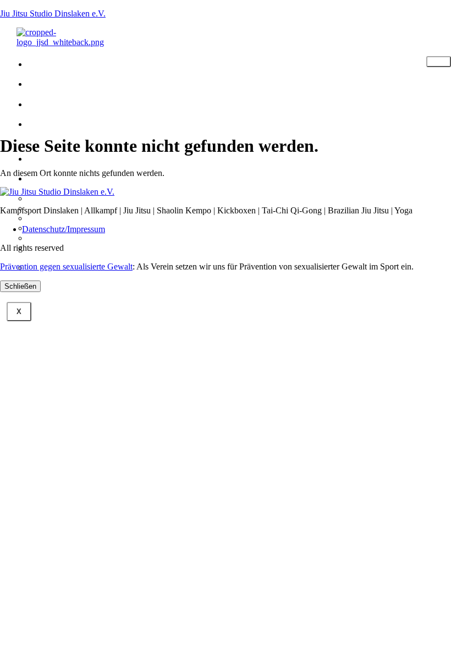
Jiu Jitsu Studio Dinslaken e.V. (53, 13)
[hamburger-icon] (438, 61)
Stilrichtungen (91, 83)
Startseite (74, 63)
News (55, 103)
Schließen (20, 286)
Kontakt (65, 157)
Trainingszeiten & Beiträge (94, 130)
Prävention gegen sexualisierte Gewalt (66, 266)
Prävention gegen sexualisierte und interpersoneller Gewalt (92, 252)
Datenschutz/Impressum (63, 229)
